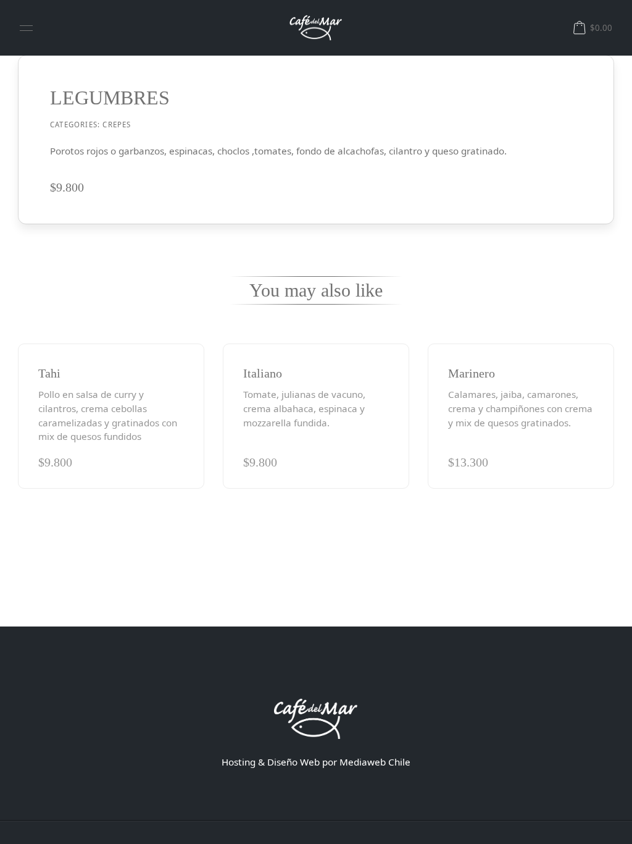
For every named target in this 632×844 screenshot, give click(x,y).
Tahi (49, 373)
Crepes (116, 124)
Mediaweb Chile (374, 762)
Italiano (262, 373)
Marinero (471, 373)
